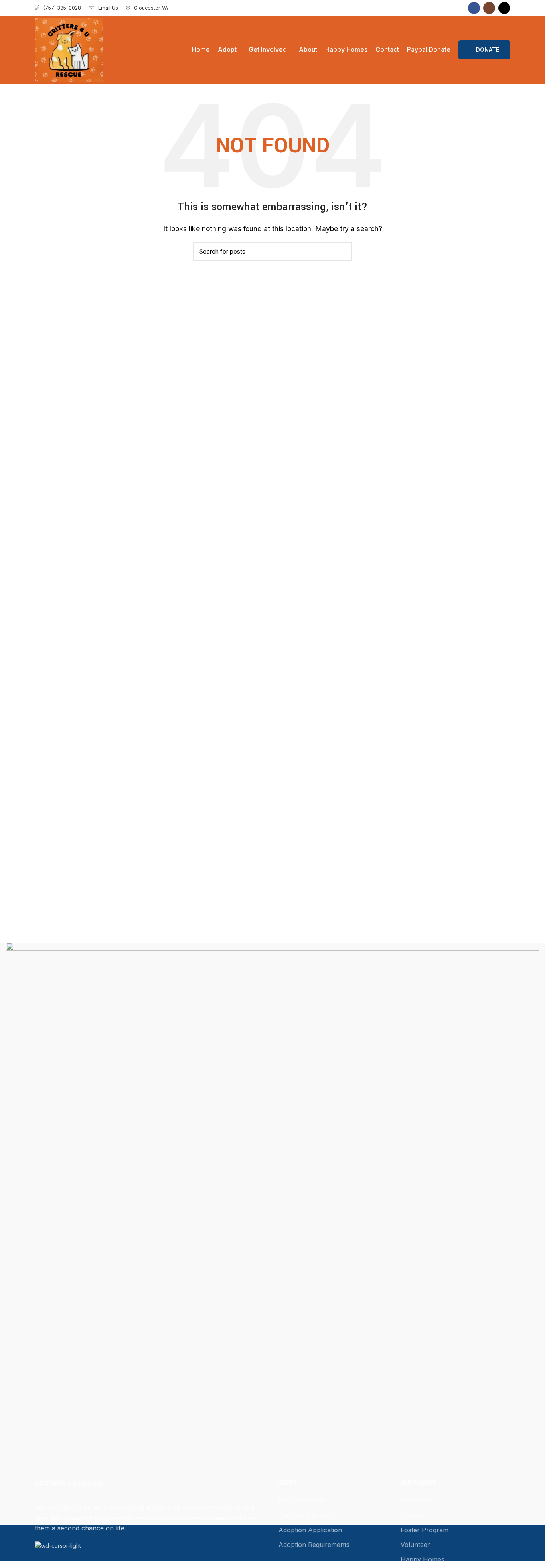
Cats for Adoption (305, 1515)
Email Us (108, 8)
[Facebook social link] (474, 8)
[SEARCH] (341, 251)
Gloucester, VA (151, 8)
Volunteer (415, 1545)
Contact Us (417, 1515)
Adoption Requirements (314, 1545)
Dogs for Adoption (306, 1500)
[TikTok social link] (504, 8)
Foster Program (424, 1530)
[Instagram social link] (489, 8)
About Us (415, 1500)
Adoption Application (310, 1530)
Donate (487, 49)
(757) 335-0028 (62, 8)
